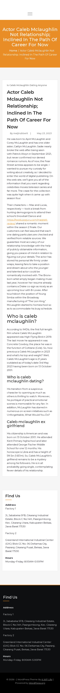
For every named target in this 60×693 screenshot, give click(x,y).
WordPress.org (37, 683)
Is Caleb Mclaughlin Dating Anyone (27, 85)
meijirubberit (20, 133)
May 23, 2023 (44, 133)
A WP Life (47, 679)
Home (13, 50)
